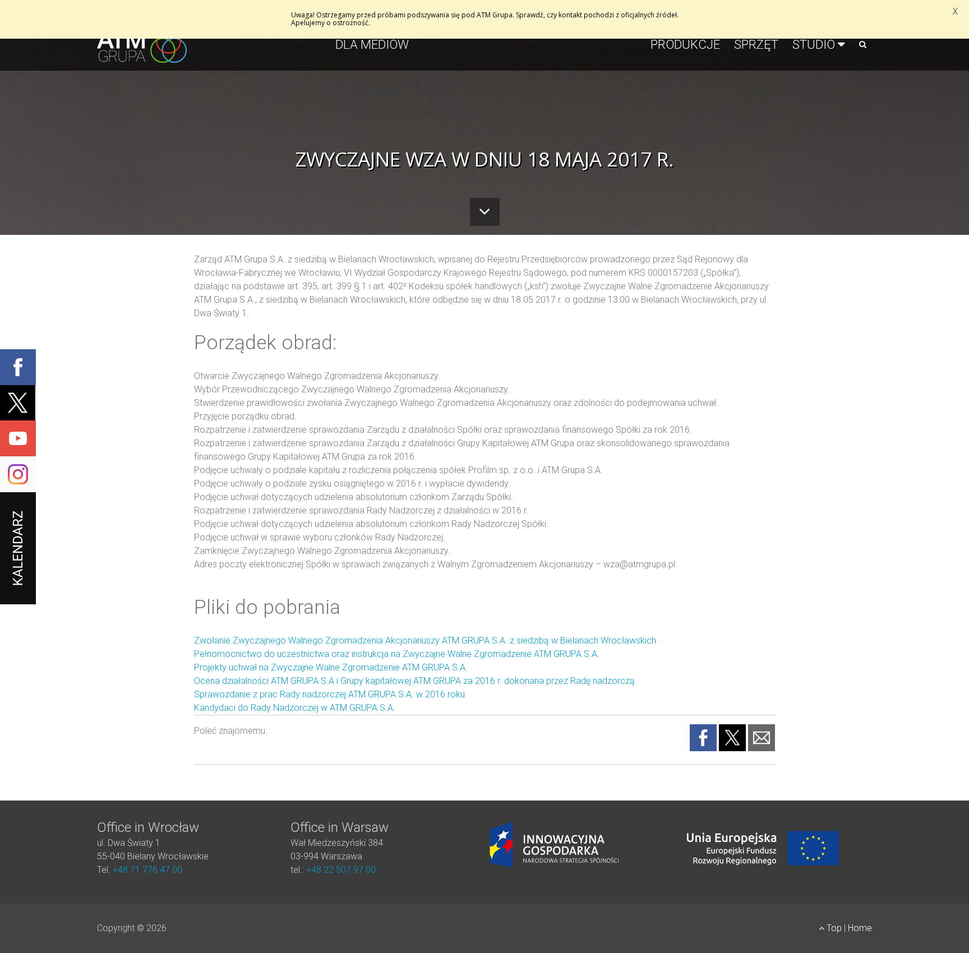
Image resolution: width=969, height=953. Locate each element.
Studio (813, 44)
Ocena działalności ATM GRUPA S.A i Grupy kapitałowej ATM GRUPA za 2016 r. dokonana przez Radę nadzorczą (414, 681)
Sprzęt (756, 44)
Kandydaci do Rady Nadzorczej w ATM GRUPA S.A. (294, 707)
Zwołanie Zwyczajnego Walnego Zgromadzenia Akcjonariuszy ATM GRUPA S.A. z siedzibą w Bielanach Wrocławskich (425, 640)
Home (860, 928)
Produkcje (685, 44)
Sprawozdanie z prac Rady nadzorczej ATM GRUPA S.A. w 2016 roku (329, 694)
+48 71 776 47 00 (147, 869)
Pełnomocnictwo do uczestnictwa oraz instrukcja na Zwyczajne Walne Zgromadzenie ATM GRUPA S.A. (398, 654)
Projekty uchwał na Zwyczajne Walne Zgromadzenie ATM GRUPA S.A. (331, 667)
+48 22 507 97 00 (341, 869)
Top (834, 928)
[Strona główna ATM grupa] (142, 55)
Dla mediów (372, 44)
